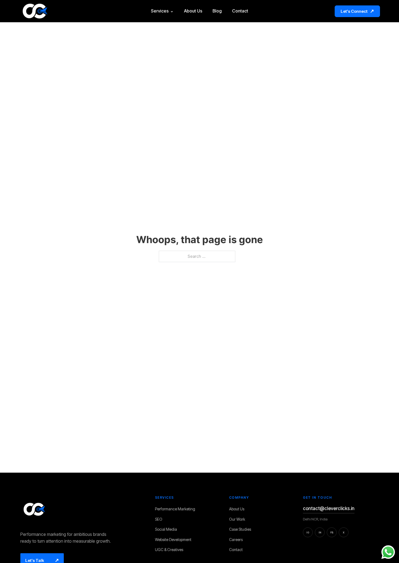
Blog (217, 11)
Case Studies (241, 529)
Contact (240, 11)
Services (162, 11)
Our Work (238, 519)
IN (320, 532)
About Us (193, 11)
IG (307, 532)
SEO (160, 519)
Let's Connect (357, 11)
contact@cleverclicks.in (328, 508)
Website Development (175, 539)
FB (331, 532)
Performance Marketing (176, 509)
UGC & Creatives (170, 549)
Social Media (167, 529)
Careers (237, 539)
